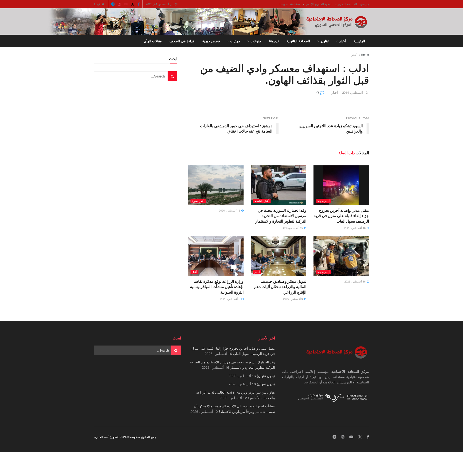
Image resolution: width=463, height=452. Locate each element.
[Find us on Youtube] (126, 4)
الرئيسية (359, 40)
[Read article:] (216, 185)
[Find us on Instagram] (119, 4)
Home (365, 54)
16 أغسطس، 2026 (355, 228)
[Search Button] (96, 41)
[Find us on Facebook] (139, 4)
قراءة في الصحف (182, 40)
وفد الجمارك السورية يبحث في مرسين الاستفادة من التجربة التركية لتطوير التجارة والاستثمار (280, 215)
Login (98, 4)
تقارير (324, 40)
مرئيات (235, 40)
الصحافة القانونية (298, 40)
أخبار (342, 40)
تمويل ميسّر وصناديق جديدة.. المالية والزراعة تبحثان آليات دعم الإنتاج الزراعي (280, 286)
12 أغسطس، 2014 (355, 92)
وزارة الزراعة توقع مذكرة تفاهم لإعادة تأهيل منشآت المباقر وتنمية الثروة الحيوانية (217, 286)
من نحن (364, 4)
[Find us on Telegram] (113, 4)
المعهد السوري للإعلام (319, 4)
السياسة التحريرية (346, 4)
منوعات (256, 40)
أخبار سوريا (323, 201)
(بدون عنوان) (266, 375)
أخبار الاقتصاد (262, 201)
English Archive (289, 4)
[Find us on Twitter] (132, 4)
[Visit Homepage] (337, 21)
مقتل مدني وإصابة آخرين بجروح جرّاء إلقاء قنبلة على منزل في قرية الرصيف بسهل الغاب (341, 215)
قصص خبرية (211, 40)
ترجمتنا (274, 40)
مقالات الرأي (153, 40)
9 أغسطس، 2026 (293, 299)
